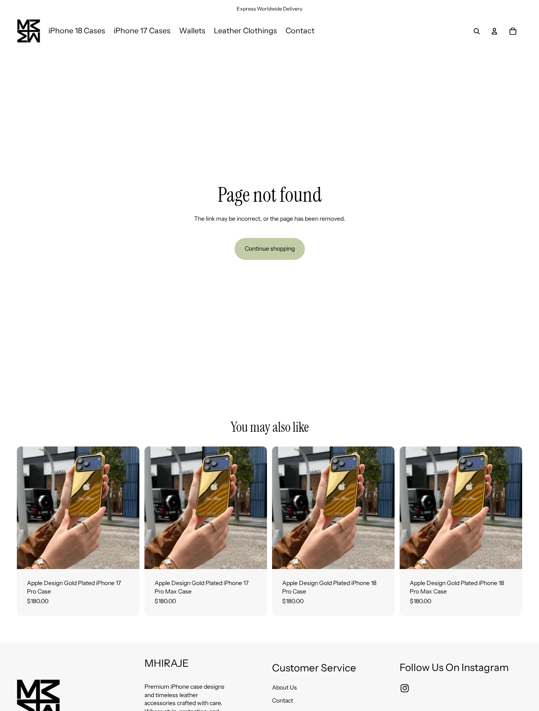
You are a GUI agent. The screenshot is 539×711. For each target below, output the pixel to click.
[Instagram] (405, 688)
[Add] (126, 556)
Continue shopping (270, 248)
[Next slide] (126, 508)
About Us (284, 687)
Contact (282, 700)
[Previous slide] (29, 508)
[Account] (494, 31)
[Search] (476, 31)
